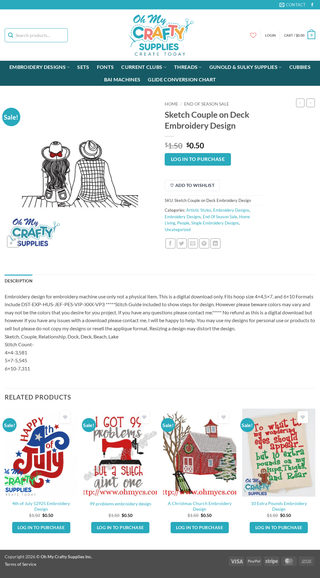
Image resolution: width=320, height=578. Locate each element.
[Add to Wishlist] (65, 417)
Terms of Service (20, 564)
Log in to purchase (198, 159)
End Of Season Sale (206, 103)
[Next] (315, 478)
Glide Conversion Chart (182, 79)
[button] (299, 35)
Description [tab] (18, 280)
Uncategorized (178, 229)
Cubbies (300, 67)
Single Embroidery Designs (215, 222)
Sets (83, 67)
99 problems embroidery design (120, 503)
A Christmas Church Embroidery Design (200, 506)
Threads (186, 67)
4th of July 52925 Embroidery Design (41, 506)
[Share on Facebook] (170, 243)
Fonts (105, 67)
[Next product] (300, 102)
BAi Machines (122, 79)
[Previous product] (310, 102)
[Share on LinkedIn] (215, 243)
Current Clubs (141, 67)
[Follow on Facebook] (312, 5)
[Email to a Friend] (193, 243)
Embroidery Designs (37, 67)
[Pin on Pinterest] (204, 243)
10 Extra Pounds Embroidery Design (279, 506)
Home (171, 103)
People (183, 222)
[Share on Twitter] (182, 243)
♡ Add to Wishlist (192, 185)
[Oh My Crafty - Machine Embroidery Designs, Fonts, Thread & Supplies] (160, 35)
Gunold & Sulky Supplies (243, 67)
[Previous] (5, 478)
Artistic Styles (198, 210)
